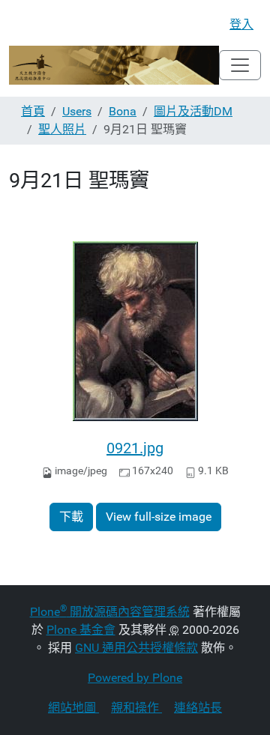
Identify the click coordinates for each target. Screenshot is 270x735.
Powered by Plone (135, 678)
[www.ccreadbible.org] (114, 65)
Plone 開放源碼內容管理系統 (110, 612)
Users (77, 111)
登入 (242, 24)
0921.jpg (135, 448)
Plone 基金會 (81, 630)
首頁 (33, 111)
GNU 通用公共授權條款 (136, 648)
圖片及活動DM (193, 111)
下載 (71, 516)
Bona (122, 111)
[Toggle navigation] (240, 65)
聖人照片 (62, 129)
